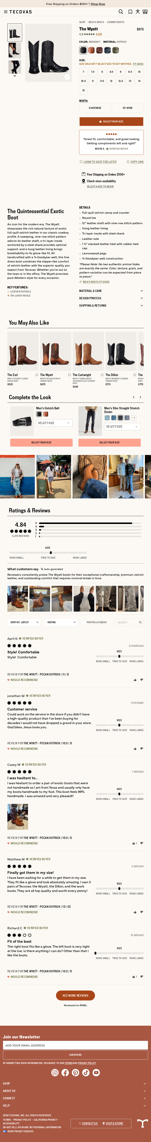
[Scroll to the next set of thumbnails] (14, 76)
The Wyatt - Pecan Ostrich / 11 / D (46, 674)
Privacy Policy (23, 1119)
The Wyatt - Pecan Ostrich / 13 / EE (47, 906)
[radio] (83, 50)
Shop (82, 22)
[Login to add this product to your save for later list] (36, 376)
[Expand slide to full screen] (67, 77)
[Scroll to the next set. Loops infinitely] (146, 361)
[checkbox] (96, 622)
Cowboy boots (115, 22)
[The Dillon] (121, 351)
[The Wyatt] (55, 351)
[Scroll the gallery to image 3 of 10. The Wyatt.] (14, 68)
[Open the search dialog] (121, 12)
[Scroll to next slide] (140, 397)
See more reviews (75, 995)
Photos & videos (96, 622)
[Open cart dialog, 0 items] (145, 11)
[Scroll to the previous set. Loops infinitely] (5, 361)
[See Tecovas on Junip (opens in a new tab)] (83, 1005)
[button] (88, 523)
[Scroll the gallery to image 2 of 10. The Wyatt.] (14, 50)
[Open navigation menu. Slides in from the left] (5, 12)
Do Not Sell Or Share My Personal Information (32, 1127)
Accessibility (11, 1123)
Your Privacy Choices (20, 1131)
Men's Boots (96, 22)
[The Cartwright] (88, 351)
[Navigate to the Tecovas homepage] (20, 11)
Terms (8, 1119)
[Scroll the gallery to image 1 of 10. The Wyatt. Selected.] (14, 32)
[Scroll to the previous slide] (134, 397)
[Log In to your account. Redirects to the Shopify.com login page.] (138, 11)
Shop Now (98, 4)
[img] (52, 569)
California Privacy (46, 1119)
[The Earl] (23, 351)
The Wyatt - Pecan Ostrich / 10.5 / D (48, 743)
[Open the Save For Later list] (130, 11)
